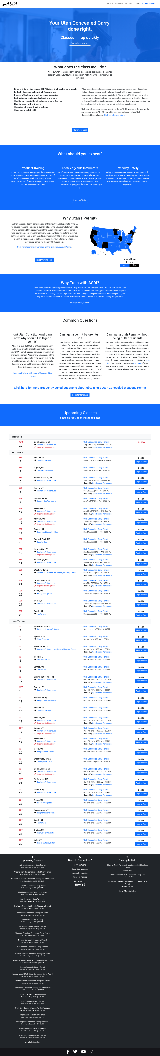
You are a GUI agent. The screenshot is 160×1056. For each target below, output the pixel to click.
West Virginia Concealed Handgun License (33, 1022)
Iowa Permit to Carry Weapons (32, 899)
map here (137, 363)
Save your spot (80, 130)
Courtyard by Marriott (45, 470)
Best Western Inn (43, 660)
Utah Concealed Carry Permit (96, 442)
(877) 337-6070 (80, 865)
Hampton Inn (41, 542)
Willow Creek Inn (42, 639)
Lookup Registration (80, 873)
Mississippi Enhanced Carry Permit (32, 926)
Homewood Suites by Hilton (47, 532)
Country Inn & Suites (44, 762)
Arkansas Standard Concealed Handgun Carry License (32, 879)
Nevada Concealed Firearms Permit (32, 940)
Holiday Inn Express (44, 594)
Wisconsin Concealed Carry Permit (32, 1028)
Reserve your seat (44, 260)
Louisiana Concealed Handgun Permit (32, 913)
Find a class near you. (80, 43)
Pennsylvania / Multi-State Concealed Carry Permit (32, 974)
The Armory (41, 614)
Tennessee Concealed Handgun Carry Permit (32, 988)
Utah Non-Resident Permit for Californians (32, 1008)
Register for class (80, 395)
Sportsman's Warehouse (46, 445)
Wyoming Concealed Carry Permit (32, 1035)
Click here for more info (114, 115)
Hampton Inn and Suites (46, 813)
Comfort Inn (41, 670)
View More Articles (127, 891)
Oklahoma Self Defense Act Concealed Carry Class (32, 960)
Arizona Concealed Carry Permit (33, 865)
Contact (137, 3)
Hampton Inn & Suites (45, 752)
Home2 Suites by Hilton (45, 843)
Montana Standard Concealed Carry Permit (32, 933)
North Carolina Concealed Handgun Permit (32, 954)
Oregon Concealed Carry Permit (32, 967)
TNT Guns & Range (43, 460)
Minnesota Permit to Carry (32, 920)
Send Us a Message (80, 869)
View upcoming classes (80, 302)
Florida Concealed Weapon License (32, 892)
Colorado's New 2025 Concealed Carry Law (127, 875)
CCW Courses (149, 3)
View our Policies (80, 877)
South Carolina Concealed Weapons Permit (32, 981)
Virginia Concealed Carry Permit (32, 1015)
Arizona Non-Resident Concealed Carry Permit (32, 872)
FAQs (109, 3)
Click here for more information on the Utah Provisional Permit (44, 247)
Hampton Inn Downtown (46, 501)
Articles (128, 3)
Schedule (119, 3)
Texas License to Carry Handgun (33, 994)
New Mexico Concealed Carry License (32, 947)
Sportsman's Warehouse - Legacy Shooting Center (56, 573)
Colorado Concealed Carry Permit (32, 886)
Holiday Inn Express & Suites (47, 629)
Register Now (141, 462)
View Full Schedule (32, 1042)
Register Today (80, 200)
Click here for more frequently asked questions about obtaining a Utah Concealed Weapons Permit (80, 387)
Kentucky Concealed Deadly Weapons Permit (32, 906)
